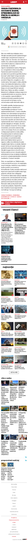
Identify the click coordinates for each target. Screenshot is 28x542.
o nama (14, 524)
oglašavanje (14, 529)
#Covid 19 (13, 196)
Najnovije (8, 267)
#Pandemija (16, 195)
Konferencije (14, 514)
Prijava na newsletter (14, 520)
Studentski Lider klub (14, 511)
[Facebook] (13, 43)
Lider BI (14, 506)
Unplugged (14, 500)
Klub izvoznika (14, 508)
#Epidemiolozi (5, 196)
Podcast (14, 503)
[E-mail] (21, 43)
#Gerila (19, 196)
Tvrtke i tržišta (14, 487)
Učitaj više (14, 372)
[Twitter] (15, 43)
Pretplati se (14, 517)
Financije (14, 489)
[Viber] (26, 43)
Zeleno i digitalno (14, 497)
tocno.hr (14, 536)
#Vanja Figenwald (6, 195)
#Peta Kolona (5, 198)
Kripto (14, 492)
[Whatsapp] (23, 43)
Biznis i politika (14, 484)
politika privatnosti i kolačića (14, 534)
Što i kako (14, 495)
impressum (14, 527)
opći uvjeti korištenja (14, 531)
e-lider (14, 522)
